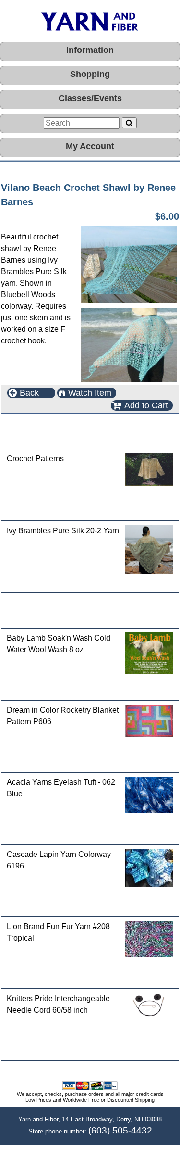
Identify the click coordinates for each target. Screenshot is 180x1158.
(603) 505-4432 (120, 1130)
